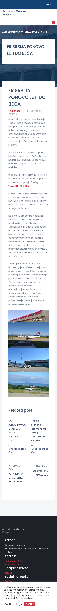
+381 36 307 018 (13, 564)
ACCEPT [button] (30, 604)
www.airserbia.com (19, 185)
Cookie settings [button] (13, 604)
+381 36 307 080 (13, 560)
